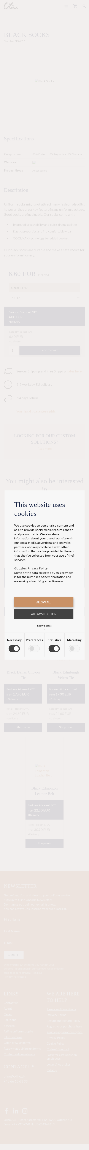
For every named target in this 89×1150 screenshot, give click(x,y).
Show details (44, 627)
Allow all (43, 602)
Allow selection (43, 614)
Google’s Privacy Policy (31, 568)
